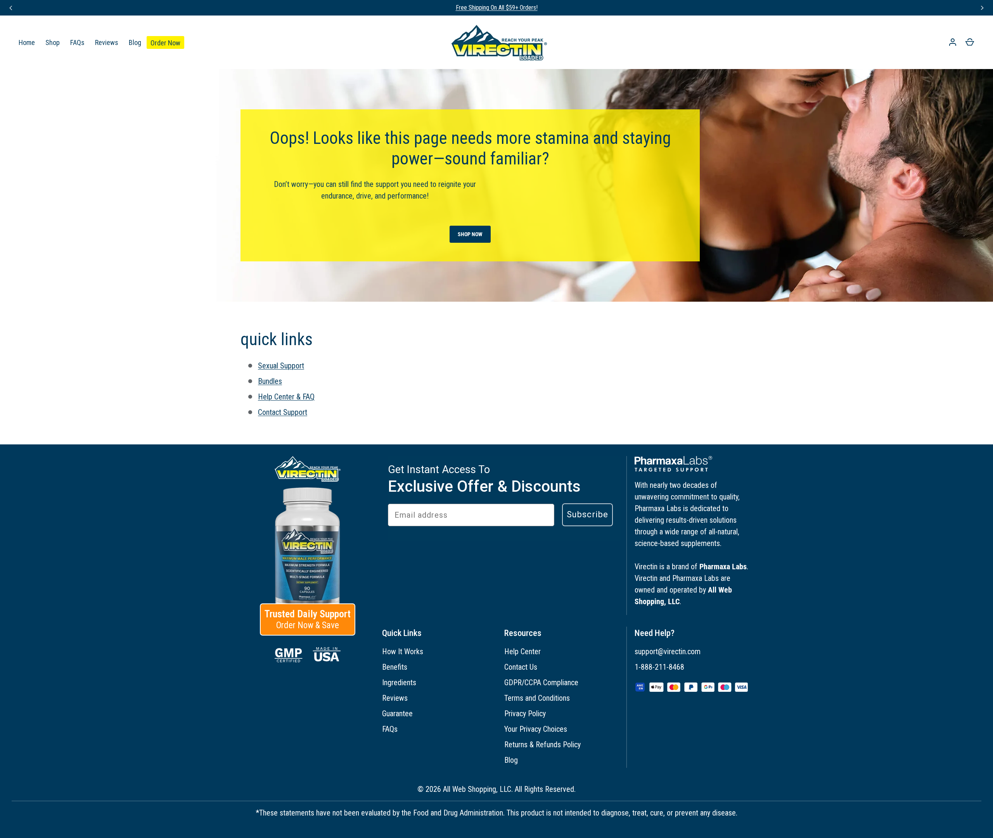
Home (27, 42)
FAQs (77, 42)
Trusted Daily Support (308, 619)
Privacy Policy (525, 713)
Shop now (470, 234)
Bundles (270, 381)
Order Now (165, 43)
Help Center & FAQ (286, 396)
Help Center (522, 651)
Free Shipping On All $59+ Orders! (497, 7)
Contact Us (520, 667)
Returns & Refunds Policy (542, 744)
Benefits (394, 667)
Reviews (106, 42)
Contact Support (282, 412)
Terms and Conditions (537, 698)
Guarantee (397, 713)
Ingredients (399, 682)
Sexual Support (281, 365)
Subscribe (587, 514)
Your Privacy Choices (535, 729)
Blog (135, 42)
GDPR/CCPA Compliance (541, 682)
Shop (52, 42)
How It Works (402, 651)
